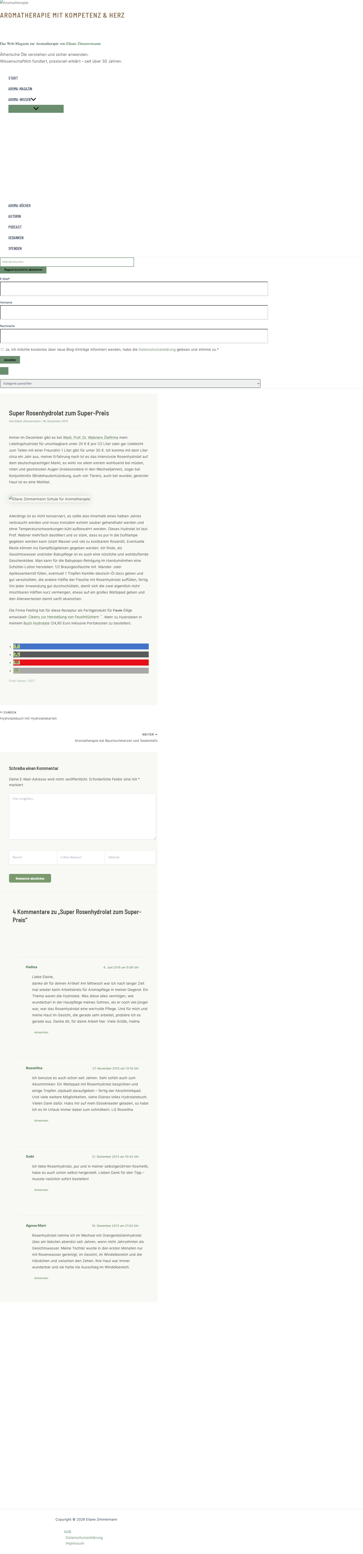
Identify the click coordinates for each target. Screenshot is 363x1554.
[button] (33, 99)
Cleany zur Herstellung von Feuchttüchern (63, 617)
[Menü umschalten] (36, 109)
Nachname (7, 326)
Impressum (75, 1543)
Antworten (41, 1032)
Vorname (6, 302)
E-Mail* (5, 279)
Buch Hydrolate (37, 623)
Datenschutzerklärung (158, 349)
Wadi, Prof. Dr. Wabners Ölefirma (90, 437)
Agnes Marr (36, 1225)
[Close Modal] (4, 371)
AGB (67, 1532)
